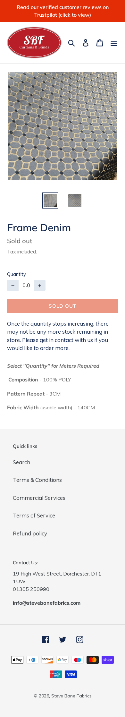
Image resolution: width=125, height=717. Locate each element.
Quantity (16, 274)
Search (21, 462)
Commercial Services (39, 497)
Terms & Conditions (37, 479)
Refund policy (30, 533)
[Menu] (114, 42)
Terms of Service (34, 515)
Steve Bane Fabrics (71, 696)
